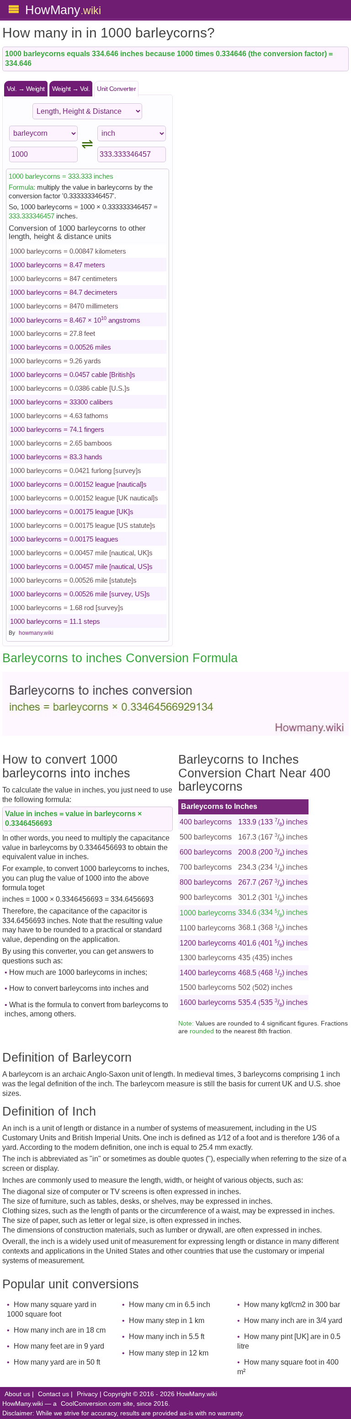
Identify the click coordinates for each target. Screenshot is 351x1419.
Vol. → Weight (26, 88)
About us (17, 1394)
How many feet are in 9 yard (59, 1346)
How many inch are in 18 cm (60, 1330)
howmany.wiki (36, 633)
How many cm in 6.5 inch (169, 1304)
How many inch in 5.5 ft (166, 1336)
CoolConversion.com (91, 1403)
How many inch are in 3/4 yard (293, 1320)
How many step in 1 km (166, 1320)
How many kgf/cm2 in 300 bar (292, 1304)
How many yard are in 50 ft (57, 1362)
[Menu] (13, 9)
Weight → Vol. (71, 88)
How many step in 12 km (168, 1353)
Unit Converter (116, 88)
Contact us (53, 1394)
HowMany (63, 10)
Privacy (87, 1394)
